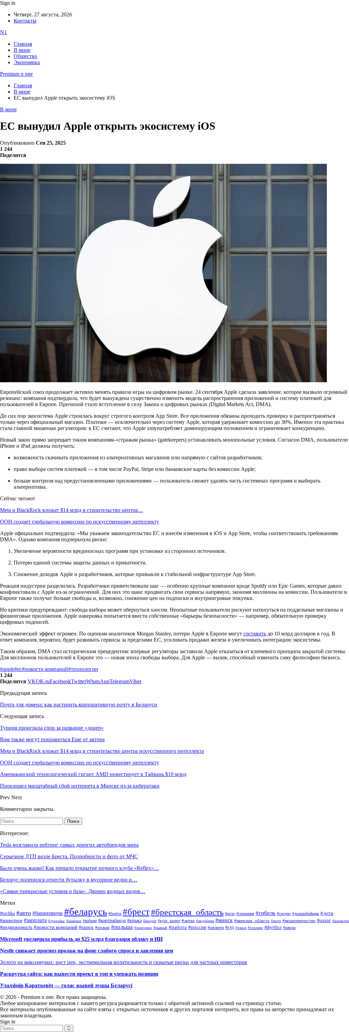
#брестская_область (187, 912)
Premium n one (16, 74)
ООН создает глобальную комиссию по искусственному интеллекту (79, 522)
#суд (229, 927)
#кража (134, 920)
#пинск (86, 927)
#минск (224, 920)
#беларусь (85, 911)
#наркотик (340, 921)
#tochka (7, 913)
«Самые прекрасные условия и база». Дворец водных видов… (73, 891)
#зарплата (35, 920)
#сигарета (216, 927)
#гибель (265, 913)
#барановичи (47, 913)
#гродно (284, 913)
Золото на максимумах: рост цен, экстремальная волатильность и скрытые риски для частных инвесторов (123, 962)
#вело (230, 913)
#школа (289, 927)
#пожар (102, 927)
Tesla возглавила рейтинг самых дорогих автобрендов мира (69, 845)
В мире (22, 50)
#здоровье (56, 921)
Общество (25, 56)
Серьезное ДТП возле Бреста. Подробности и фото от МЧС (69, 856)
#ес (18, 669)
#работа (178, 927)
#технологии (83, 669)
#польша (122, 926)
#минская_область (252, 920)
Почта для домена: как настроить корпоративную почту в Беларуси (78, 704)
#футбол (273, 927)
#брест (136, 912)
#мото (276, 921)
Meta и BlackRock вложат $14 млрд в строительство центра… (71, 510)
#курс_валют (169, 920)
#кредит (149, 921)
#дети (326, 913)
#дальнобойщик (305, 913)
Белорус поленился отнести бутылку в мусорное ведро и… (68, 880)
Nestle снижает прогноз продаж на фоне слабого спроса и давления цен (86, 951)
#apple (7, 669)
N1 (3, 32)
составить (254, 633)
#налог (324, 920)
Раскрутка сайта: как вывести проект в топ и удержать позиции (79, 974)
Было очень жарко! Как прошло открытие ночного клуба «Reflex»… (79, 868)
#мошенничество (299, 920)
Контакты (25, 21)
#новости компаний (45, 669)
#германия (245, 914)
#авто (23, 912)
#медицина (205, 921)
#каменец (73, 921)
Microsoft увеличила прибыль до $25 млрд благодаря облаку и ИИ (81, 939)
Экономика (27, 62)
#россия (197, 927)
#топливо (255, 928)
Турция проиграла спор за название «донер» (52, 728)
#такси (241, 928)
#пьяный (160, 928)
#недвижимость (16, 927)
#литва (188, 920)
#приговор (143, 928)
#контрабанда (112, 920)
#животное (11, 920)
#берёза (114, 913)
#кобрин (90, 920)
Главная (23, 44)
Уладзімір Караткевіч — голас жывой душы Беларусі (66, 985)
